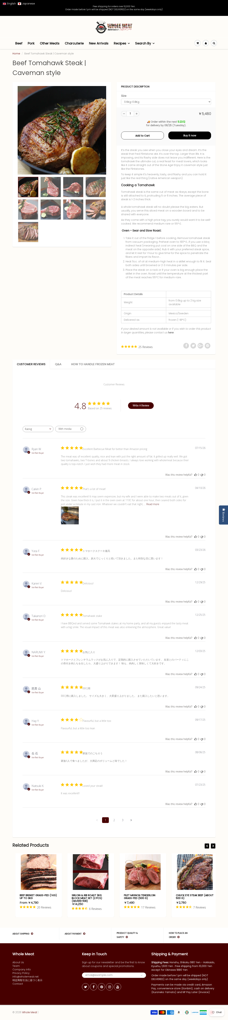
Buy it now (189, 135)
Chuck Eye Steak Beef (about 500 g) (192, 896)
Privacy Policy (21, 973)
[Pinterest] (101, 986)
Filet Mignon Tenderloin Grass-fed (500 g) (136, 896)
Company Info (21, 969)
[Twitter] (85, 986)
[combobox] (38, 429)
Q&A (58, 364)
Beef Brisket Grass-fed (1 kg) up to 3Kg (35, 896)
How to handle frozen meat (93, 364)
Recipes (120, 43)
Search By (143, 43)
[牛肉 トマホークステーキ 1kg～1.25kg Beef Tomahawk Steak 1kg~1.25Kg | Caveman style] (62, 130)
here (171, 332)
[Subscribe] (141, 975)
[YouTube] (117, 986)
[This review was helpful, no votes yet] (195, 474)
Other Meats (49, 43)
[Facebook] (93, 986)
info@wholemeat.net (25, 976)
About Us (18, 962)
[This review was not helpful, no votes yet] (202, 474)
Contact (17, 984)
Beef (18, 43)
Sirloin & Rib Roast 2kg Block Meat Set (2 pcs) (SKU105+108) (84, 898)
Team (16, 966)
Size (123, 96)
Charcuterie (74, 43)
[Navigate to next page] (131, 820)
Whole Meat (29, 1012)
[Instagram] (109, 986)
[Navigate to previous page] (97, 820)
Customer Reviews (31, 364)
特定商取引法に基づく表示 (27, 980)
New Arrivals (98, 43)
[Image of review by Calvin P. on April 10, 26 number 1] (70, 515)
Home (16, 53)
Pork (31, 43)
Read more (152, 504)
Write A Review (141, 405)
